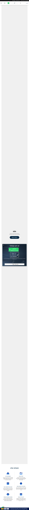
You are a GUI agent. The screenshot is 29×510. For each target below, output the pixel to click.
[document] (14, 255)
